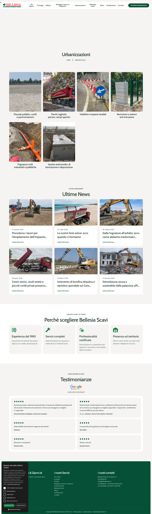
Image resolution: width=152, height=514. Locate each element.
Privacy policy (77, 512)
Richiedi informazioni (139, 5)
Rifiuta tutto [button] (21, 505)
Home (68, 60)
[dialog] (15, 487)
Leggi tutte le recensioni (76, 392)
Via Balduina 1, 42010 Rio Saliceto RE (110, 484)
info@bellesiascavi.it (104, 481)
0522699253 (102, 479)
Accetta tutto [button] (9, 505)
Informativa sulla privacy (13, 484)
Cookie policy (87, 512)
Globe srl (103, 512)
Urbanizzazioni (80, 60)
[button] (15, 509)
